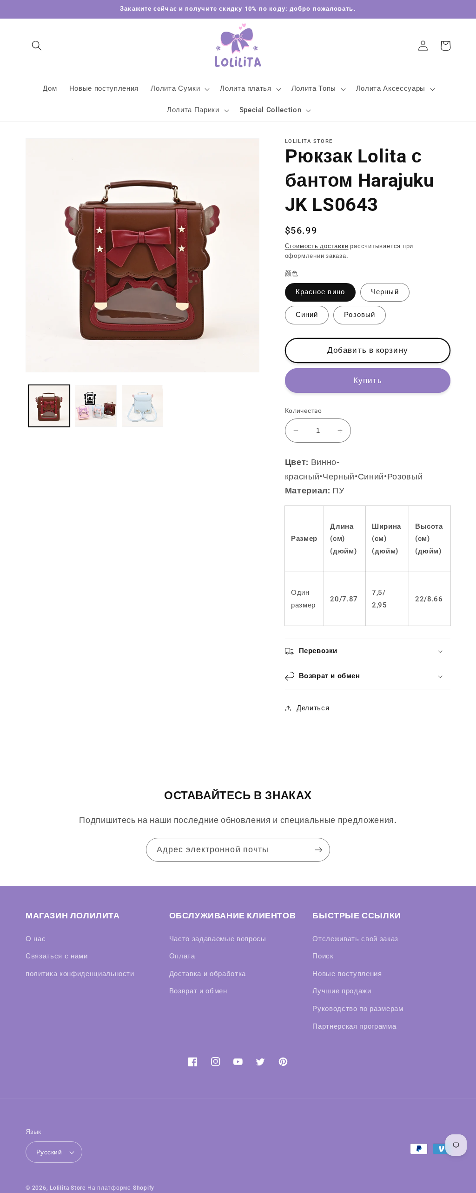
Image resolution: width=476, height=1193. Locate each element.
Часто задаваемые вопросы (217, 939)
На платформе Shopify (120, 1188)
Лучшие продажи (341, 991)
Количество (303, 410)
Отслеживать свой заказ (355, 939)
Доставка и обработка (207, 974)
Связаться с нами (57, 956)
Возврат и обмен (198, 991)
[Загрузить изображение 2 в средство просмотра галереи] (96, 406)
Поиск (322, 956)
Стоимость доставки (317, 246)
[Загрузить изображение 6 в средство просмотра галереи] (143, 406)
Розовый (359, 314)
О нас (36, 939)
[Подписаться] (318, 850)
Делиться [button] (313, 708)
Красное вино (320, 292)
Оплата (182, 956)
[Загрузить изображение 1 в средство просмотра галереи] (49, 406)
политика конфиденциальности (80, 974)
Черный (385, 292)
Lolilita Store (68, 1188)
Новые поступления (347, 974)
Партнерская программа (354, 1026)
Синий (307, 314)
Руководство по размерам (357, 1008)
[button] (37, 45)
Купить (367, 380)
